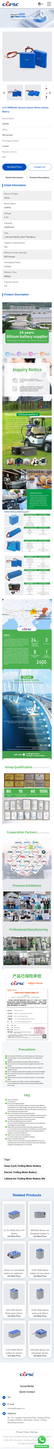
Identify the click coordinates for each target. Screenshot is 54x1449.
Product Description (39, 177)
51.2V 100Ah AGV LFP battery (14, 1232)
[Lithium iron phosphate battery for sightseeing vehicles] (14, 1254)
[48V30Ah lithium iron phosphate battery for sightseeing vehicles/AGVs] (40, 1214)
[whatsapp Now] (42, 1448)
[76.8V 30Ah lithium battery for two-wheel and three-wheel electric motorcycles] (40, 1254)
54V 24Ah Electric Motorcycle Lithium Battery (14, 1312)
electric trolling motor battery (20, 1172)
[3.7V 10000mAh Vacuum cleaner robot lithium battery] (27, 56)
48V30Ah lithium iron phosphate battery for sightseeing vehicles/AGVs (40, 1232)
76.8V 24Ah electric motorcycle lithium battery (40, 1312)
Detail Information (14, 177)
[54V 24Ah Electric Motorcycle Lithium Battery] (14, 1294)
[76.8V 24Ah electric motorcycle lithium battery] (40, 1294)
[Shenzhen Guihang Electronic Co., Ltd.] (10, 4)
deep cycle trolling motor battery (22, 1166)
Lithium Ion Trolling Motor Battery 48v (24, 1178)
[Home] (27, 1377)
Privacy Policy (22, 1432)
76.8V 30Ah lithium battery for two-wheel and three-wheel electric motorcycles (40, 1272)
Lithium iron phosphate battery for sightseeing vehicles (14, 1272)
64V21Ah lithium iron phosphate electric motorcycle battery (40, 1352)
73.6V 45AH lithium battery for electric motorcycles (14, 1352)
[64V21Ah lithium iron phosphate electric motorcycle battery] (40, 1334)
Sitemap (34, 1432)
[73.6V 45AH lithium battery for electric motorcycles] (14, 1334)
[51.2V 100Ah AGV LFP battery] (14, 1214)
